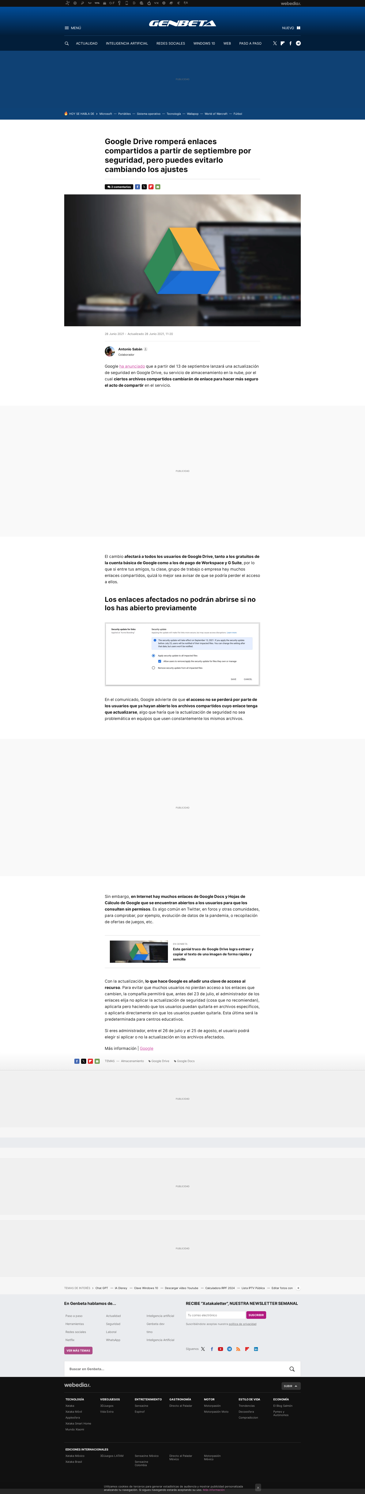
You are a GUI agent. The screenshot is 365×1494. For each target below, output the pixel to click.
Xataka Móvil (73, 1411)
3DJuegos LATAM (112, 1455)
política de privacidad (242, 1324)
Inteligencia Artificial (160, 1340)
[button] (132, 349)
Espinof (140, 1411)
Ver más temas (78, 1350)
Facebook (290, 43)
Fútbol (238, 113)
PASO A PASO (250, 43)
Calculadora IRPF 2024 (220, 1288)
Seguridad (113, 1324)
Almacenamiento (132, 1061)
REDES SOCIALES (171, 43)
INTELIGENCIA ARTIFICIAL (127, 43)
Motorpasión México (212, 1457)
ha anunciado (132, 366)
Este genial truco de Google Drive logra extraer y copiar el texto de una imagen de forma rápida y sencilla (213, 954)
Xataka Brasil (73, 1461)
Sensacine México (147, 1455)
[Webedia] (77, 1384)
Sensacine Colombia (141, 1463)
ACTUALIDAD (87, 43)
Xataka (69, 1405)
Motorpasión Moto (216, 1411)
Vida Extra (106, 1411)
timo (150, 1332)
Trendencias (247, 1405)
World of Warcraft (216, 113)
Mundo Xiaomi (74, 1429)
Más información (214, 1489)
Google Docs (186, 1061)
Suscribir (256, 1315)
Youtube (220, 1348)
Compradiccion (248, 1417)
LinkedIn (256, 1348)
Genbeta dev (156, 1324)
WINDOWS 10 (204, 43)
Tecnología (174, 113)
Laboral (111, 1332)
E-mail (157, 186)
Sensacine (141, 1405)
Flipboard (282, 43)
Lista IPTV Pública (254, 1288)
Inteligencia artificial (160, 1316)
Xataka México (74, 1455)
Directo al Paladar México (180, 1457)
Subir (288, 1386)
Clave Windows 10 (146, 1288)
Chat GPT (102, 1288)
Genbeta (182, 23)
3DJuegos (106, 1405)
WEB (227, 43)
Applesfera (72, 1417)
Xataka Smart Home (78, 1423)
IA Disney (121, 1288)
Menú (76, 28)
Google (146, 1048)
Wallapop (193, 113)
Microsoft (105, 113)
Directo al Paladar (180, 1405)
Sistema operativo (149, 113)
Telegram (298, 43)
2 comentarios (121, 186)
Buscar (292, 1369)
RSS (238, 1348)
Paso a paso (73, 1316)
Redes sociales (75, 1332)
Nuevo (288, 28)
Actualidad (113, 1316)
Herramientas (74, 1324)
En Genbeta (180, 943)
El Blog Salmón (283, 1405)
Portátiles (124, 113)
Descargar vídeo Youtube (182, 1288)
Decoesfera (246, 1411)
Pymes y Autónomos (281, 1413)
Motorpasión (212, 1405)
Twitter (274, 43)
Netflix (70, 1340)
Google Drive (160, 1061)
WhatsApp (113, 1340)
